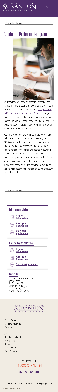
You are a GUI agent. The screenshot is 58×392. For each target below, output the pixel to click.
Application (22, 232)
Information (22, 216)
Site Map (8, 344)
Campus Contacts (11, 320)
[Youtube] (37, 372)
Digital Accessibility (12, 351)
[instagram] (31, 372)
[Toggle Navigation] (53, 7)
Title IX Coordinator (12, 347)
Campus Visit (22, 224)
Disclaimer (9, 327)
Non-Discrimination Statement (16, 337)
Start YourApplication (27, 264)
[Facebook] (21, 372)
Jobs (6, 333)
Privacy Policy (10, 340)
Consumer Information (13, 323)
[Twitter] (26, 372)
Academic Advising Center (28, 113)
